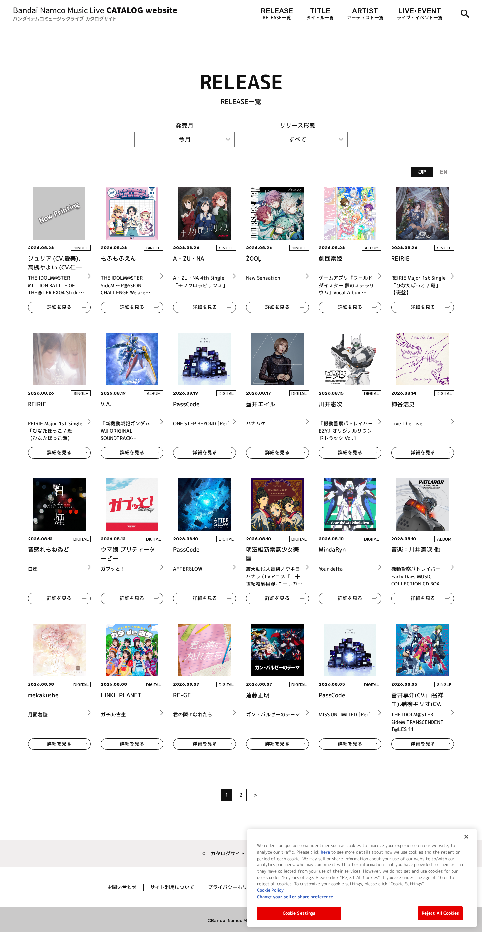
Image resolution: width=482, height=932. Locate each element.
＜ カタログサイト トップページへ (241, 853)
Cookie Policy (270, 890)
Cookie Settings (299, 913)
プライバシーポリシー (232, 887)
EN (443, 172)
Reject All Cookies (440, 913)
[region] (362, 878)
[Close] (466, 836)
